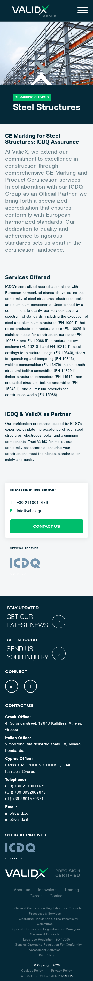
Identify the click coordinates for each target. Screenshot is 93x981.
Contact (56, 896)
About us (22, 889)
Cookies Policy (32, 970)
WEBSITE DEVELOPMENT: (40, 975)
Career (36, 896)
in (11, 686)
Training (71, 889)
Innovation (47, 889)
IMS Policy (46, 955)
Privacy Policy (61, 970)
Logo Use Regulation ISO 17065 (46, 939)
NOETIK (67, 975)
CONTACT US (46, 526)
